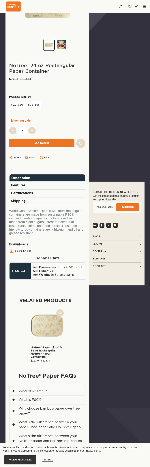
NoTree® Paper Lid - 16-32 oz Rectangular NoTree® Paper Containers (46, 352)
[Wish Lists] (129, 6)
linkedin (95, 225)
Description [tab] (20, 178)
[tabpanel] (47, 43)
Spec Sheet (23, 250)
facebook (102, 225)
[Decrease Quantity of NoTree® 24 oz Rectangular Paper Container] (12, 130)
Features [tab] (18, 185)
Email (32, 158)
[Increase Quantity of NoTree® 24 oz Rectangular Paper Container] (32, 130)
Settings (47, 460)
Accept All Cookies (20, 460)
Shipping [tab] (18, 201)
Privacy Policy (93, 450)
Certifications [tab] (22, 193)
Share (17, 158)
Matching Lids (21, 120)
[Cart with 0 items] (136, 6)
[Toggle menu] (142, 6)
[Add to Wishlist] (80, 143)
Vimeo (115, 225)
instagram (108, 225)
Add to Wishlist (60, 313)
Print (47, 158)
